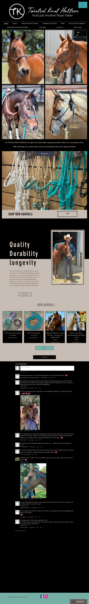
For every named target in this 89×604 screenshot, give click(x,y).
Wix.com (25, 597)
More (44, 348)
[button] (82, 5)
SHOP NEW (14, 214)
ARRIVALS (26, 214)
